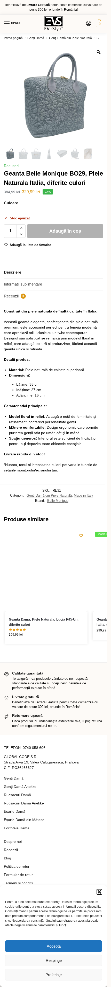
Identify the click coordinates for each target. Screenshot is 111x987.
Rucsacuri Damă (17, 795)
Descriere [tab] (12, 272)
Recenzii (11, 850)
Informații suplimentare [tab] (23, 284)
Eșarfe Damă (14, 811)
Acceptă (54, 946)
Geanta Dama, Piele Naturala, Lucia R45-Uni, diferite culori (44, 622)
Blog (7, 858)
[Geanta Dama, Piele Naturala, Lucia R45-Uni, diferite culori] (46, 570)
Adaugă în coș (65, 231)
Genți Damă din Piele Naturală (70, 38)
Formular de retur (18, 875)
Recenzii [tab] (14, 296)
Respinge (54, 960)
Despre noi (13, 841)
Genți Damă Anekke (20, 786)
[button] (99, 891)
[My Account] (88, 23)
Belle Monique (57, 501)
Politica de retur (16, 866)
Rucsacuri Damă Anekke (24, 803)
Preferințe (53, 974)
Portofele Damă (16, 828)
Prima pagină (13, 38)
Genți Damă (35, 38)
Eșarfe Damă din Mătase (24, 820)
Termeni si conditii (18, 883)
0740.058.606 (34, 748)
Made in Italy (83, 495)
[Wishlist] (81, 535)
